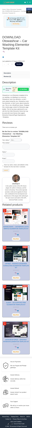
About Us (22, 416)
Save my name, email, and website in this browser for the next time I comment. (16, 166)
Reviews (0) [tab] (7, 76)
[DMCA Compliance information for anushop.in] (10, 423)
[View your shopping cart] (25, 2)
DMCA (28, 416)
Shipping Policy (15, 416)
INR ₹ (28, 11)
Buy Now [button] (16, 239)
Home (4, 9)
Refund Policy (5, 416)
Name (4, 152)
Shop (8, 9)
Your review (6, 143)
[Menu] (30, 2)
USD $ (28, 9)
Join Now (24, 89)
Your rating (5, 140)
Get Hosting (16, 23)
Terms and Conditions (16, 421)
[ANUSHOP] (8, 2)
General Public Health (19, 423)
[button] (27, 2)
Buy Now (19, 64)
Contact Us (8, 419)
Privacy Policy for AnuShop (20, 419)
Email (4, 158)
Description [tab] (7, 73)
